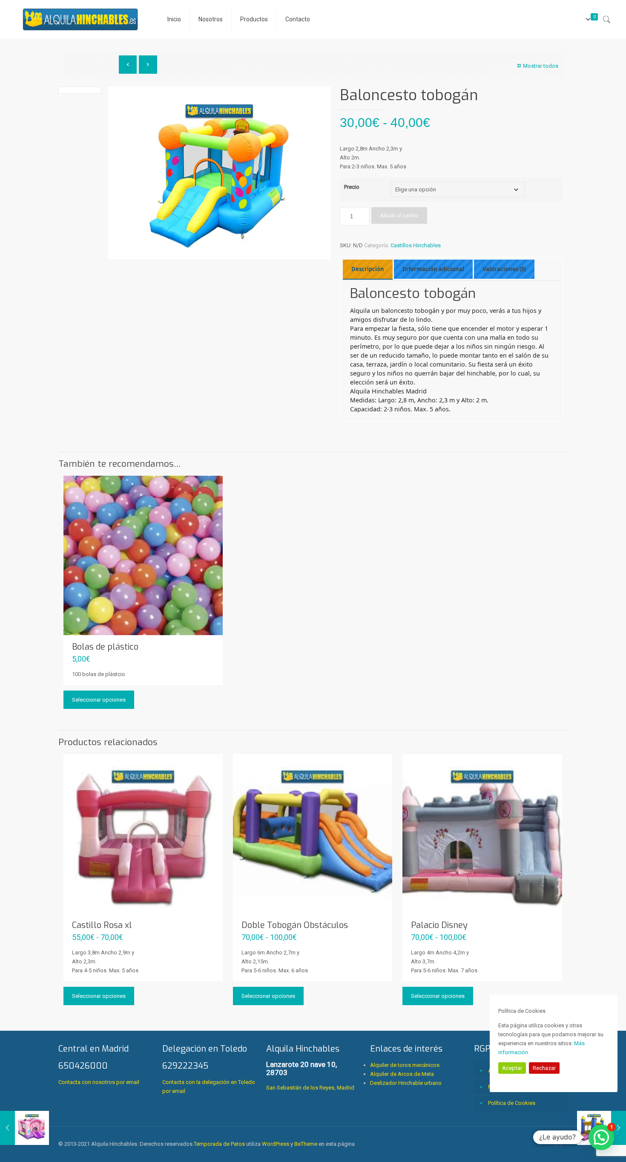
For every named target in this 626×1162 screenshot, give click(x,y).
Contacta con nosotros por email (98, 1082)
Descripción (367, 269)
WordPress (275, 1144)
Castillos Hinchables (416, 245)
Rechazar (544, 1068)
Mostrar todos (540, 66)
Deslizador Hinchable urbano (406, 1083)
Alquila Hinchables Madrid (388, 391)
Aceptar (512, 1068)
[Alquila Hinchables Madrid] (80, 19)
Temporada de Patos (219, 1144)
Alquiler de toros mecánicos (404, 1065)
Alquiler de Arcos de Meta (402, 1074)
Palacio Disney (439, 925)
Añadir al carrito (399, 215)
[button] (601, 1137)
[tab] (368, 269)
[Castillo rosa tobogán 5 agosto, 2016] (24, 1128)
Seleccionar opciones (99, 700)
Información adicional (433, 269)
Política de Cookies (511, 1103)
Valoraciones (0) (504, 269)
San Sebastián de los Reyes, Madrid (310, 1067)
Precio (351, 187)
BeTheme (305, 1144)
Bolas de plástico (105, 647)
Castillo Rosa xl (102, 925)
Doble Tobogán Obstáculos (294, 925)
